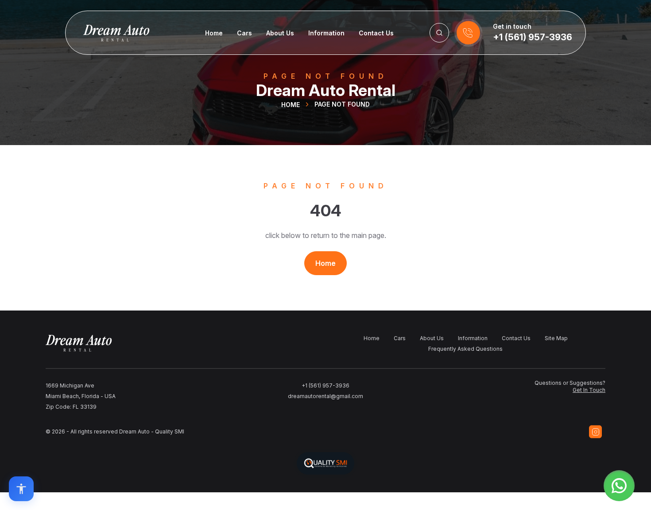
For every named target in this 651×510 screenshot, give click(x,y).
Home (214, 33)
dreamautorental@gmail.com (325, 396)
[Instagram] (595, 431)
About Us (280, 33)
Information (326, 33)
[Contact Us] (468, 33)
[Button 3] (439, 32)
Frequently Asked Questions (465, 348)
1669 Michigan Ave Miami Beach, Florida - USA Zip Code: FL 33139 (81, 396)
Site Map (556, 338)
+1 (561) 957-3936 (532, 37)
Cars (244, 33)
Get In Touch (589, 390)
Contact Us (376, 33)
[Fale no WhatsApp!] (619, 485)
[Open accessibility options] (21, 488)
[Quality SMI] (325, 463)
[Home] (108, 32)
